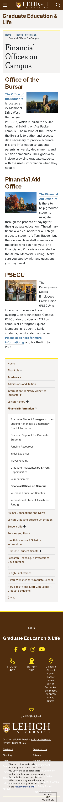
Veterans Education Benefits (27, 493)
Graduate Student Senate (23, 551)
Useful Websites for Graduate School (31, 580)
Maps (5, 760)
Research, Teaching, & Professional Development (29, 560)
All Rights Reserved (41, 739)
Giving (17, 597)
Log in (31, 627)
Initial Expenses (19, 453)
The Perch (8, 749)
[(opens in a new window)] (32, 5)
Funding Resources (21, 446)
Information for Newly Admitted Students (27, 393)
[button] (57, 5)
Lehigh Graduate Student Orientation (31, 519)
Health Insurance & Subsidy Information (24, 542)
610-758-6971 (31, 668)
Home (8, 34)
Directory (7, 755)
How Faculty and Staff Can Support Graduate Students (30, 588)
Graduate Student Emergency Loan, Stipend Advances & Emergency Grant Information (32, 423)
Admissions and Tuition (22, 384)
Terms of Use (19, 742)
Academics (14, 377)
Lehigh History (16, 401)
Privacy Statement (24, 786)
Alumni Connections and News (31, 513)
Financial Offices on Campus (28, 486)
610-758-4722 (12, 668)
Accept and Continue (48, 797)
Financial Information (26, 34)
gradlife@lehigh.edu (31, 713)
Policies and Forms (24, 533)
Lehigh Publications (25, 573)
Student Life (15, 526)
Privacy (6, 742)
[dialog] (31, 782)
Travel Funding (19, 460)
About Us (13, 370)
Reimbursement (19, 479)
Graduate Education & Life (30, 19)
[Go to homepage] (31, 728)
